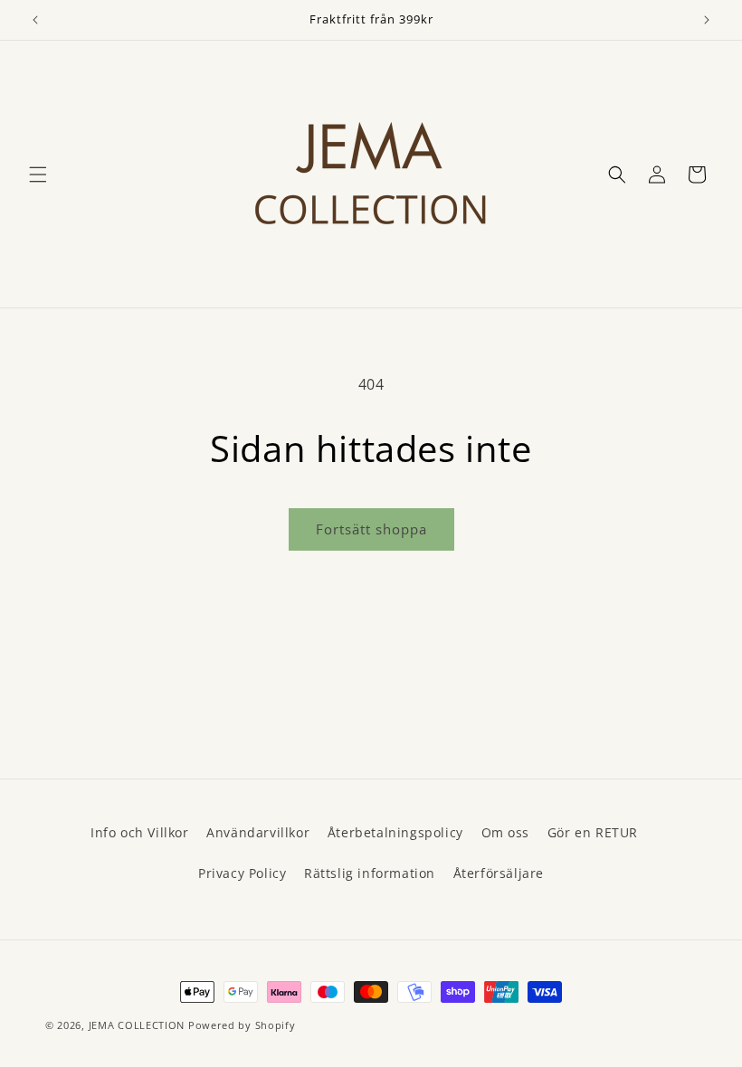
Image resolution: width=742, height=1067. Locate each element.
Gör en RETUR (592, 832)
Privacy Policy (242, 873)
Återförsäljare (498, 873)
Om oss (505, 832)
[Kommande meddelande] (707, 20)
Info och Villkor (139, 832)
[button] (38, 174)
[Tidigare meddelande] (35, 20)
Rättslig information (369, 873)
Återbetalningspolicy (395, 832)
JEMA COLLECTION (137, 1025)
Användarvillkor (257, 832)
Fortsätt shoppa (371, 529)
